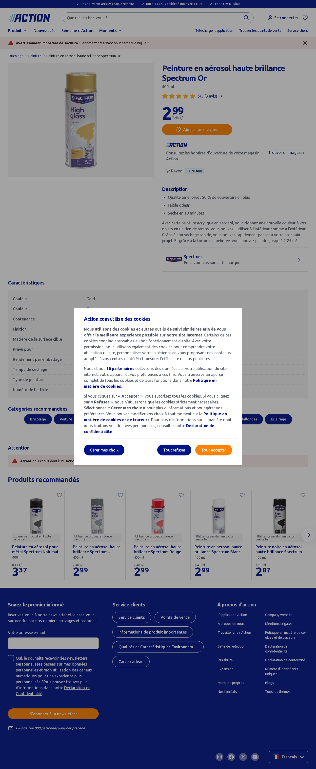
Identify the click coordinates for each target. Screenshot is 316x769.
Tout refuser (174, 450)
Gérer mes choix (104, 450)
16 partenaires (120, 368)
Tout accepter (213, 450)
